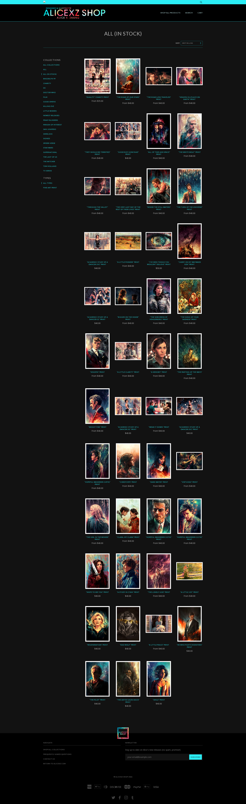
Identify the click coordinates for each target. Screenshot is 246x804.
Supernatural (50, 152)
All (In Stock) (50, 74)
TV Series (47, 171)
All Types (47, 183)
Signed (46, 138)
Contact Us (49, 759)
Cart (200, 13)
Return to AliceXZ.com (54, 764)
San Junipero (49, 129)
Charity (47, 83)
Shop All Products (170, 13)
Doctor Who (49, 92)
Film (45, 97)
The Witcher (49, 161)
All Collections (51, 65)
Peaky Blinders (50, 120)
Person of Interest (52, 125)
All (45, 69)
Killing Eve (48, 106)
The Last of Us (50, 157)
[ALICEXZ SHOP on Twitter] (113, 798)
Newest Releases (51, 115)
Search (189, 13)
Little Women (50, 111)
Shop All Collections (54, 749)
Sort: (178, 43)
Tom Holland (49, 166)
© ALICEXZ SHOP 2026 (123, 777)
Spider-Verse (49, 143)
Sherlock (48, 134)
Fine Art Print (50, 188)
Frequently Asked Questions (57, 754)
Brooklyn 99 (49, 79)
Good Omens (49, 102)
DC (44, 88)
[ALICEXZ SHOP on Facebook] (120, 798)
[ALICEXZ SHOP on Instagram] (126, 798)
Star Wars (48, 148)
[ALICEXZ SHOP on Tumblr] (133, 798)
